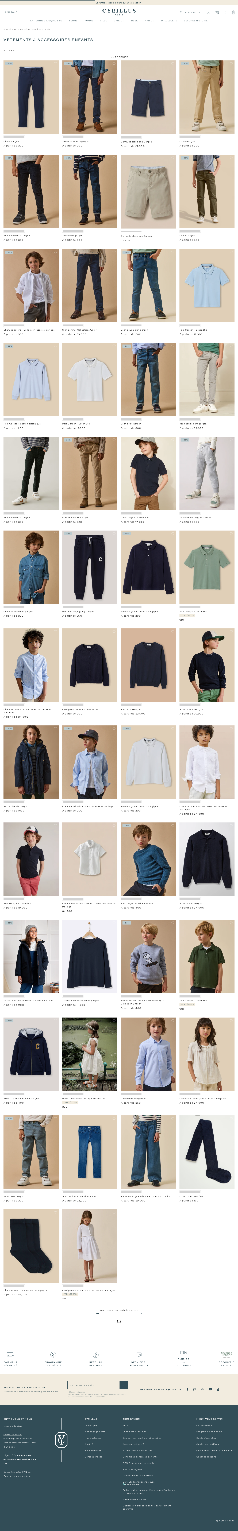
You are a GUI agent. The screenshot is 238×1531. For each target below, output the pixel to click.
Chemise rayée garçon (133, 1098)
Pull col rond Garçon (191, 709)
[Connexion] (208, 12)
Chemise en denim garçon (18, 611)
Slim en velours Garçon (16, 235)
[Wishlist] (225, 12)
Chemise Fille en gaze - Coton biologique (202, 1098)
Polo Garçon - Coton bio (17, 903)
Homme (89, 21)
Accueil (7, 29)
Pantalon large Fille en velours (196, 1486)
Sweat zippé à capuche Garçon (21, 1098)
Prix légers (169, 21)
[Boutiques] (216, 12)
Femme (73, 21)
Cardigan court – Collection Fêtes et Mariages (88, 1290)
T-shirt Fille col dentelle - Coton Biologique (145, 1486)
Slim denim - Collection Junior (79, 329)
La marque (10, 12)
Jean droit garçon (72, 235)
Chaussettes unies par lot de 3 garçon (25, 1290)
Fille (103, 21)
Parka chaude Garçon (15, 806)
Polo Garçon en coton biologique (22, 423)
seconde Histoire (196, 21)
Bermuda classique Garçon (136, 141)
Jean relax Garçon (13, 1196)
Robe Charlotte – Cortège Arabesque (83, 1098)
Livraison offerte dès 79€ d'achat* (120, 2)
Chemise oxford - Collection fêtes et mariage (29, 329)
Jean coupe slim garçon (76, 141)
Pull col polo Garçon (190, 903)
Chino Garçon (11, 141)
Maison (149, 21)
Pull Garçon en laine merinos (137, 903)
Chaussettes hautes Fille (17, 1486)
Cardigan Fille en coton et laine (80, 709)
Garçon (119, 21)
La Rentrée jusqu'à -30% (46, 21)
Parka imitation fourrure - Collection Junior (28, 1000)
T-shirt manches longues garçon (80, 1000)
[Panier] (233, 12)
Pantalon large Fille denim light (197, 1388)
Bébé (134, 21)
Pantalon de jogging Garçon (195, 517)
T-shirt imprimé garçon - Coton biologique (86, 1388)
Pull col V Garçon (131, 709)
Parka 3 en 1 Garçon (132, 1388)
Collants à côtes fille (191, 1196)
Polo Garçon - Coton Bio (193, 329)
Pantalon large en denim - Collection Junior (145, 1196)
